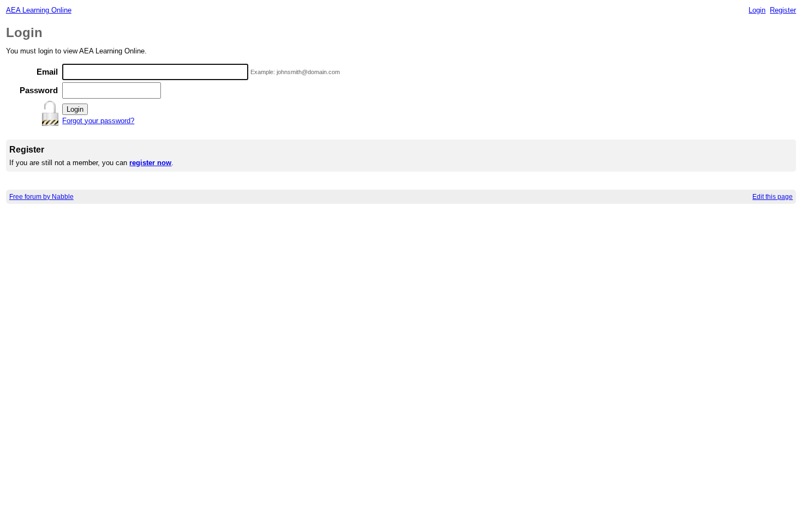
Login (757, 10)
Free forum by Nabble (41, 197)
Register (783, 10)
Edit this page (772, 197)
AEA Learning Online (38, 10)
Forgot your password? (98, 121)
